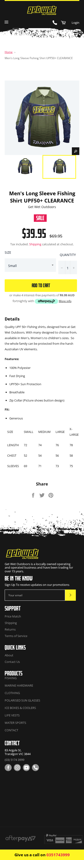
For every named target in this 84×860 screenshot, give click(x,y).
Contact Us (12, 662)
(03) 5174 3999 (14, 760)
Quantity (68, 255)
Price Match (13, 616)
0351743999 (58, 854)
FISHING (11, 678)
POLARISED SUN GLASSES (22, 700)
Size (8, 252)
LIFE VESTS (12, 715)
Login (75, 22)
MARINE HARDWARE (19, 685)
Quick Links (15, 647)
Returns (10, 629)
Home (9, 52)
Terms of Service (16, 636)
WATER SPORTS (15, 723)
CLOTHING (12, 693)
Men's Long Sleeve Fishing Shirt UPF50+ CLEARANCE (39, 58)
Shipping (35, 244)
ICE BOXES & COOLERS (20, 708)
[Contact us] (35, 767)
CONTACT (11, 730)
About (9, 655)
